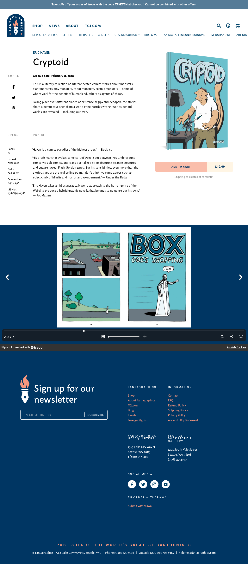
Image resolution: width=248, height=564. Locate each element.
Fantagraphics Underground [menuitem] (184, 35)
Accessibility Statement (183, 420)
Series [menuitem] (67, 35)
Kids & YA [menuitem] (150, 35)
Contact (173, 395)
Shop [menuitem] (37, 25)
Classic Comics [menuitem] (126, 35)
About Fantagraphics (141, 400)
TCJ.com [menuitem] (93, 25)
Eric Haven (41, 52)
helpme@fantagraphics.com (197, 553)
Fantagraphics (44, 553)
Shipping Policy (178, 410)
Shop (131, 395)
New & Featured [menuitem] (43, 35)
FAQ (170, 400)
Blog (131, 410)
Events (132, 415)
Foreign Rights (137, 420)
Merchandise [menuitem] (221, 35)
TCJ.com (133, 405)
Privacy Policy (176, 415)
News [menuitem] (54, 25)
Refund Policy (177, 405)
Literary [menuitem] (84, 35)
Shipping (180, 177)
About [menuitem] (72, 25)
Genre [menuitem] (102, 35)
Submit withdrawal (140, 506)
